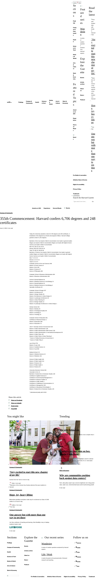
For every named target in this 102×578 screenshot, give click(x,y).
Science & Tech (63, 425)
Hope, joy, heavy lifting (93, 114)
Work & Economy (64, 470)
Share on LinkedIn (16, 403)
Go (93, 201)
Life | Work (46, 554)
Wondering (82, 31)
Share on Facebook (16, 400)
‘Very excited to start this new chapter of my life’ (93, 56)
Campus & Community (6, 213)
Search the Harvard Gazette (83, 198)
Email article (14, 406)
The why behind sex (69, 430)
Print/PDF (14, 408)
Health (61, 446)
